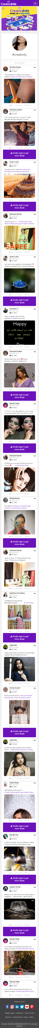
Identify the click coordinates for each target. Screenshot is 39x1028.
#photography (9, 697)
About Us (9, 1017)
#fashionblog (29, 949)
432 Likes (14, 502)
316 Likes (14, 355)
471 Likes (14, 597)
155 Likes (13, 166)
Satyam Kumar (15, 887)
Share (28, 105)
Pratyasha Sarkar (16, 110)
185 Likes (14, 786)
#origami (13, 77)
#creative (29, 695)
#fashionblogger (15, 223)
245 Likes (14, 839)
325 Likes (14, 649)
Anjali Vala (13, 645)
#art (12, 171)
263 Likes (14, 744)
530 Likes (14, 943)
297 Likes (14, 692)
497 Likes (14, 407)
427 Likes (14, 71)
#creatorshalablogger (11, 792)
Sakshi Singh (14, 783)
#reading (22, 697)
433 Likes (14, 114)
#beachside (25, 171)
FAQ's (31, 1017)
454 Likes (14, 459)
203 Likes (14, 260)
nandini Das (14, 835)
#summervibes (29, 603)
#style (30, 221)
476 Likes (14, 554)
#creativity (28, 77)
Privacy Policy (18, 1017)
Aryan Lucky (14, 162)
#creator (7, 508)
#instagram (23, 508)
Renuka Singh (15, 404)
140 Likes (14, 313)
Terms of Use (29, 1013)
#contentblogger (25, 506)
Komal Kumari (15, 688)
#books (23, 695)
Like (11, 105)
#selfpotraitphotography (18, 750)
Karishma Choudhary (17, 593)
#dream (31, 223)
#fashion (7, 223)
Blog (26, 1017)
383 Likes (14, 986)
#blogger (7, 171)
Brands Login (9, 1013)
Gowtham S (14, 309)
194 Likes (14, 891)
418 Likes (14, 218)
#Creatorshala (25, 169)
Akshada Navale (16, 214)
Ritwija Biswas (15, 498)
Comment (19, 105)
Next (33, 133)
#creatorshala (20, 77)
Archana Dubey (15, 67)
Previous (5, 133)
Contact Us (19, 1013)
